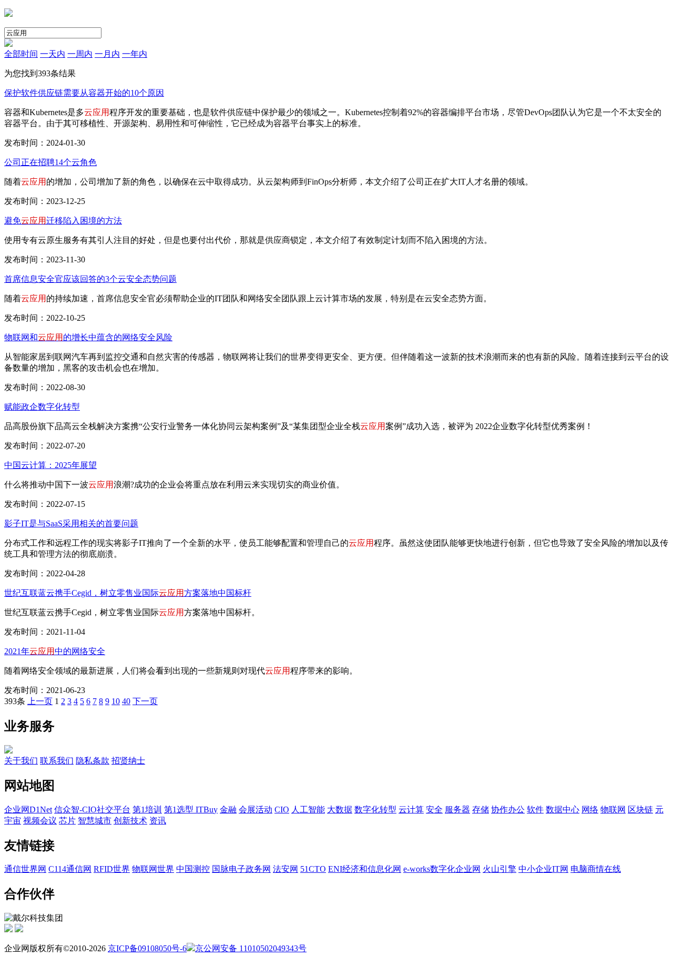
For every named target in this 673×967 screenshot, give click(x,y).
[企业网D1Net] (8, 13)
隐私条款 (92, 760)
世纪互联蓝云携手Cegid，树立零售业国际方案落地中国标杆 (127, 592)
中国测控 (193, 868)
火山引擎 (499, 868)
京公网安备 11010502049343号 (251, 948)
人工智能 (308, 809)
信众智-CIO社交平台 (92, 809)
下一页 (145, 701)
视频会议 (40, 820)
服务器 (457, 809)
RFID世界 (112, 868)
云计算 (411, 809)
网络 (590, 809)
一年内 (134, 53)
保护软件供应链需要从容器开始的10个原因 (84, 92)
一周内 (80, 53)
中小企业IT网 (543, 868)
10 (115, 701)
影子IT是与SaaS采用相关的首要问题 (71, 523)
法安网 (285, 868)
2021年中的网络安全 (54, 651)
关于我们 (21, 760)
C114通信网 (69, 868)
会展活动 (255, 809)
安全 (434, 809)
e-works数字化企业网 (442, 868)
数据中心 (562, 809)
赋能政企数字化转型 (42, 406)
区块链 (640, 809)
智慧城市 (94, 820)
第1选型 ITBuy (191, 809)
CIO (281, 809)
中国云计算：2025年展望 (50, 465)
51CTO (313, 868)
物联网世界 (153, 868)
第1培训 (147, 809)
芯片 (67, 820)
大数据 (339, 809)
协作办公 (508, 809)
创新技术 (130, 820)
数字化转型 (375, 809)
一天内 (52, 53)
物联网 (613, 809)
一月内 (107, 53)
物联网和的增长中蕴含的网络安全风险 (88, 337)
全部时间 (21, 53)
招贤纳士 (128, 760)
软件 (535, 809)
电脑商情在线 (595, 868)
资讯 (157, 820)
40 (126, 701)
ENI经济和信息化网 (364, 868)
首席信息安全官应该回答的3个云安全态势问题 (90, 278)
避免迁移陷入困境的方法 (63, 220)
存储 (480, 809)
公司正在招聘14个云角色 (50, 162)
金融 (228, 809)
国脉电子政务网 (241, 868)
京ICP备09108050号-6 (147, 948)
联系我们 (57, 760)
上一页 (40, 701)
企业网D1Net (28, 809)
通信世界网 (25, 868)
